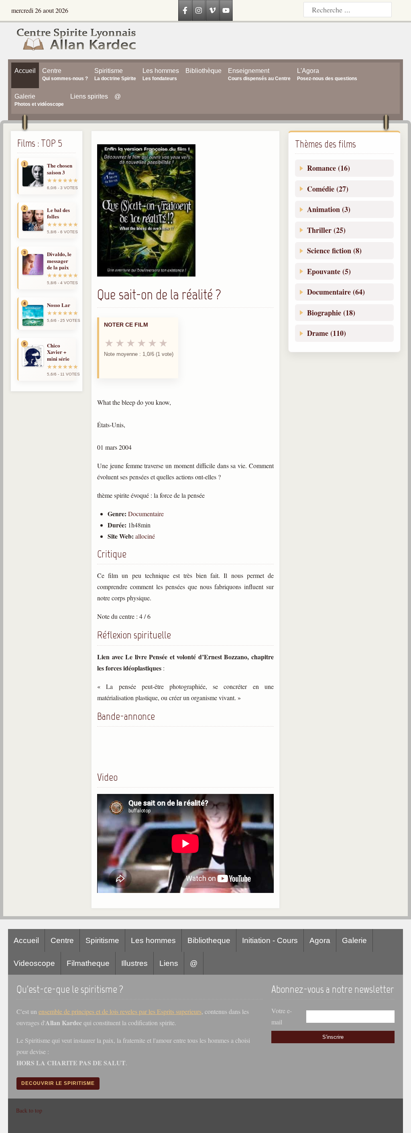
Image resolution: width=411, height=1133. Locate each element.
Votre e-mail (281, 1016)
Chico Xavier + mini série (58, 352)
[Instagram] (199, 10)
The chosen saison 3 (59, 169)
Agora (319, 940)
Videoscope (34, 963)
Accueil (26, 940)
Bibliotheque (208, 940)
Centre (62, 940)
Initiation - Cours (270, 940)
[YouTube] (226, 10)
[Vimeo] (212, 10)
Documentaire (146, 513)
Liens (168, 963)
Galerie (354, 940)
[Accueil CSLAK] (72, 41)
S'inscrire (333, 1037)
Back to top (29, 1110)
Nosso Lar (58, 305)
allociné (145, 536)
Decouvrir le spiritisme (58, 1083)
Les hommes (153, 940)
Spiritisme (102, 940)
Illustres (134, 963)
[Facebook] (185, 10)
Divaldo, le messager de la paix (59, 261)
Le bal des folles (58, 213)
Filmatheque (88, 963)
